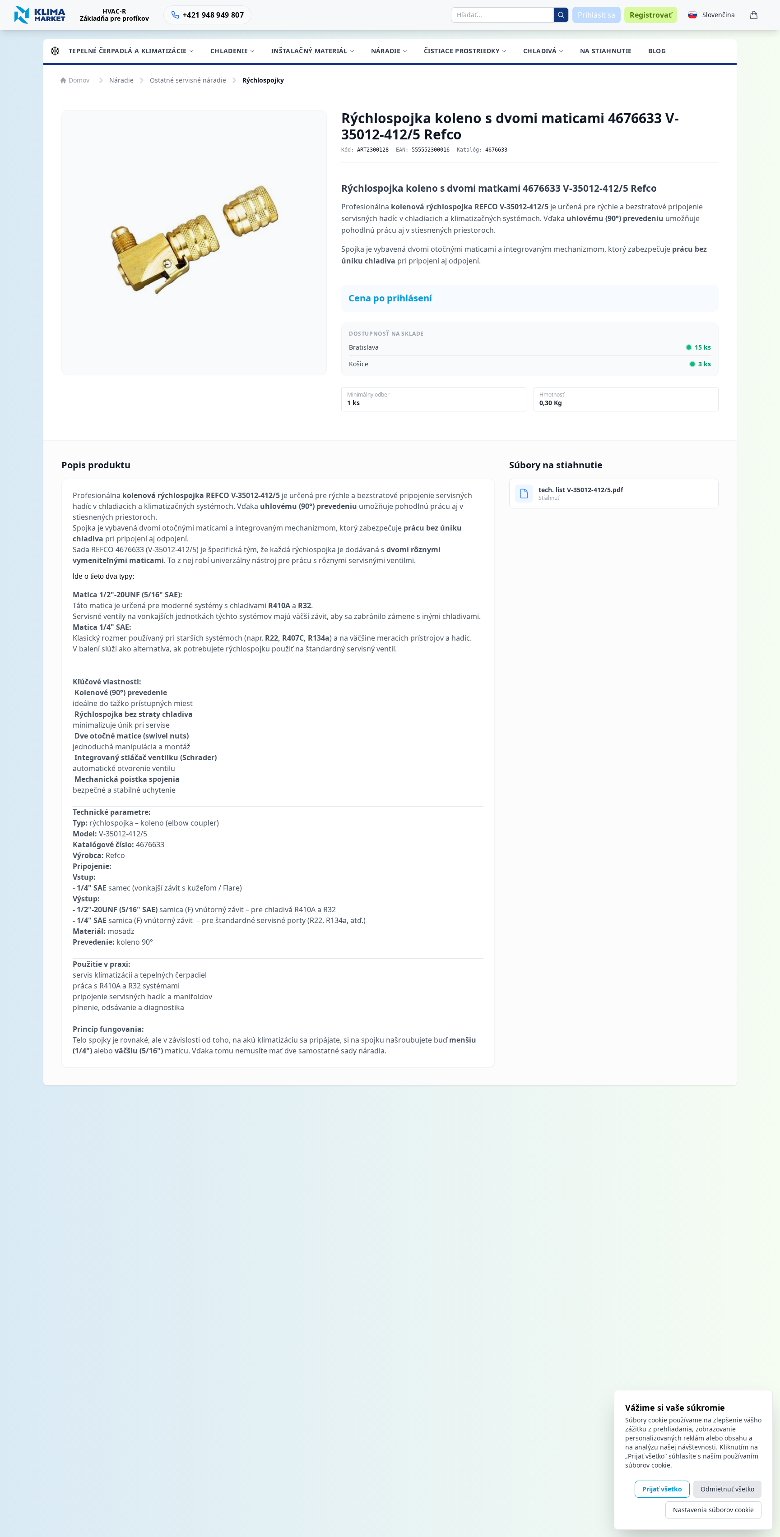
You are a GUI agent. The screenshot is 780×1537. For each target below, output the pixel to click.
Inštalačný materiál (309, 50)
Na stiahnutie (606, 50)
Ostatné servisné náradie (188, 80)
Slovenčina (718, 14)
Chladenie (229, 50)
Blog (657, 50)
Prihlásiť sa (596, 15)
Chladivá (540, 50)
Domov (79, 80)
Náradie (385, 50)
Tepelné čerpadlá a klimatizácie (128, 50)
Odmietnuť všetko (727, 1489)
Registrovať (651, 15)
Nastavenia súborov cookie (713, 1509)
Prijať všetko (662, 1489)
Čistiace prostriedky (462, 50)
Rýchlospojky (263, 80)
